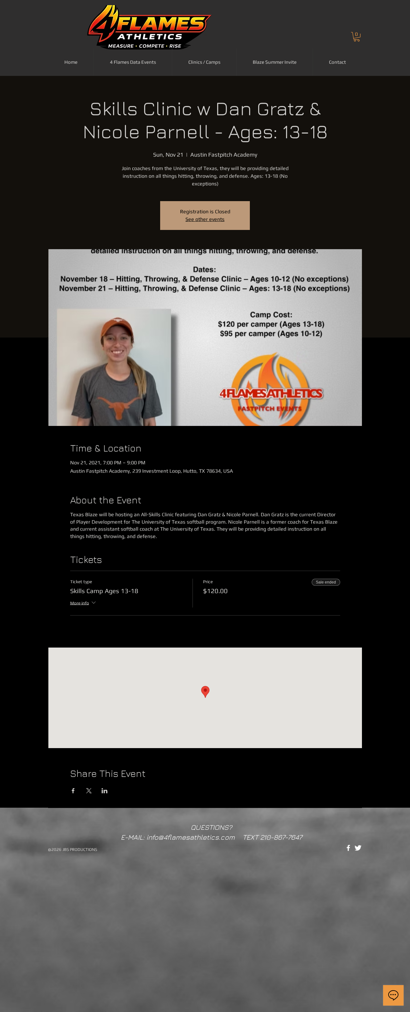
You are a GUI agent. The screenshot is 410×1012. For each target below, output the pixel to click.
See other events (205, 219)
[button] (356, 36)
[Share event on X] (89, 790)
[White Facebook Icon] (348, 848)
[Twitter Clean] (358, 848)
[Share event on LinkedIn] (105, 790)
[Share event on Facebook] (73, 790)
